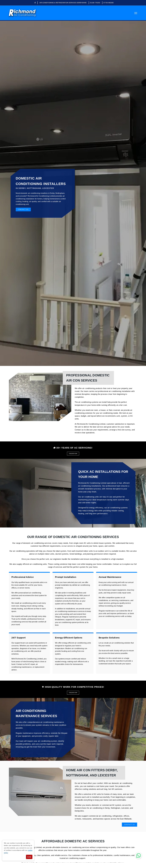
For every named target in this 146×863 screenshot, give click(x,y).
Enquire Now (73, 453)
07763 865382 (108, 3)
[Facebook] (35, 2)
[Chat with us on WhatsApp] (138, 855)
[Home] (22, 12)
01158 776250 (95, 3)
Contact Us (23, 209)
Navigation (135, 13)
